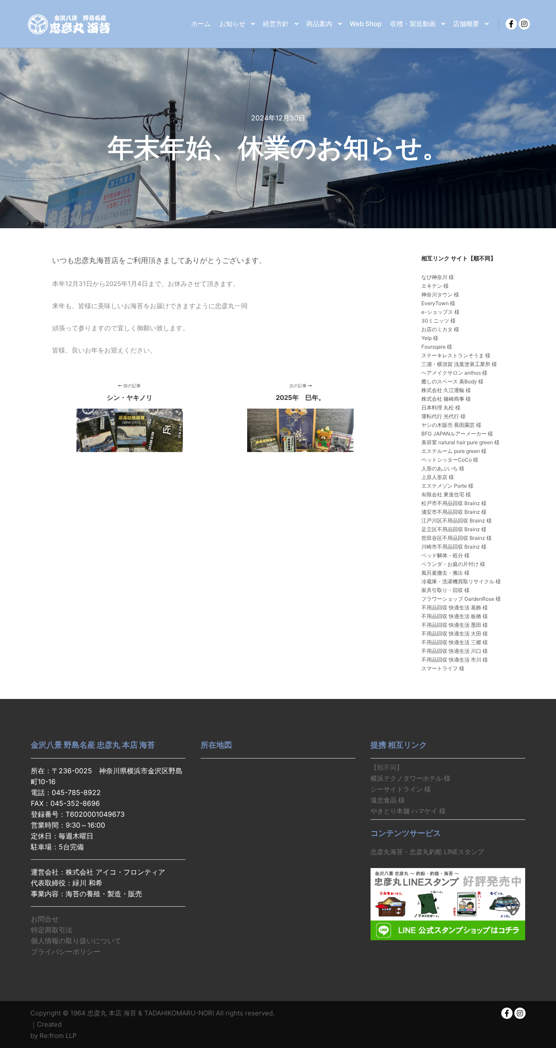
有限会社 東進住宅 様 (446, 494)
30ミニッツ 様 (438, 320)
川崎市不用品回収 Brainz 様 (453, 546)
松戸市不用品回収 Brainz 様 (453, 503)
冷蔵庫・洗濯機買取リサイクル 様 (461, 581)
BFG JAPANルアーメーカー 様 (457, 433)
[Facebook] (511, 24)
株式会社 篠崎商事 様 (446, 399)
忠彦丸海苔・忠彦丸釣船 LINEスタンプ (427, 852)
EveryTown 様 (438, 303)
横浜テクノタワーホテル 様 (410, 778)
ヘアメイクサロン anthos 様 (454, 372)
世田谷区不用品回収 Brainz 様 (456, 538)
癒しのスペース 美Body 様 (452, 381)
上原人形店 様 (437, 477)
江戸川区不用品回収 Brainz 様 (456, 520)
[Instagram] (524, 24)
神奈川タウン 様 (440, 294)
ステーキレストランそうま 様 (455, 355)
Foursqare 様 (436, 346)
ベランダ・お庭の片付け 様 (453, 564)
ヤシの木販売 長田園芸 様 (451, 425)
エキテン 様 (435, 286)
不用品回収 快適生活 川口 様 (454, 651)
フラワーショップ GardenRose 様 (461, 599)
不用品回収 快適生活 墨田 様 (454, 625)
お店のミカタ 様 (440, 329)
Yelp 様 (429, 338)
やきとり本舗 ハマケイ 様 (408, 811)
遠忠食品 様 (388, 800)
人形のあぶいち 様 (442, 468)
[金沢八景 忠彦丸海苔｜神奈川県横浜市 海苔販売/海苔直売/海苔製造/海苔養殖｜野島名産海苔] (69, 24)
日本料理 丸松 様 (440, 407)
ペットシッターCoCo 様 (449, 459)
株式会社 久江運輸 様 (446, 390)
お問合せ (45, 919)
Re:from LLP (58, 1035)
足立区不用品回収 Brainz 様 (453, 529)
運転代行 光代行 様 (443, 416)
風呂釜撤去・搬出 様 (445, 572)
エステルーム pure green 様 (453, 451)
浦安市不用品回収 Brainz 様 (453, 512)
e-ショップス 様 (440, 312)
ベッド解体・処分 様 (445, 555)
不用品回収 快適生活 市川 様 (454, 659)
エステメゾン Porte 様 (447, 485)
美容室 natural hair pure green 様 (460, 442)
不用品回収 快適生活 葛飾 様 (454, 607)
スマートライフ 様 (442, 668)
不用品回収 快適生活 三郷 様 (454, 642)
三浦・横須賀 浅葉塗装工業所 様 (459, 364)
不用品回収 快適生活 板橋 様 (454, 616)
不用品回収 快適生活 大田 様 (454, 633)
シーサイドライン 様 (401, 789)
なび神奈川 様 (437, 277)
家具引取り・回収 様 (445, 590)
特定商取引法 (52, 929)
